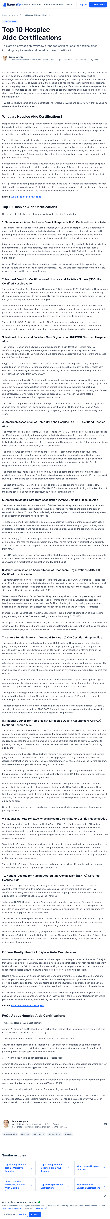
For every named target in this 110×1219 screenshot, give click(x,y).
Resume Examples (53, 4)
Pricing (69, 4)
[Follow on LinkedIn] (105, 1124)
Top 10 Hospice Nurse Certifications (52, 1186)
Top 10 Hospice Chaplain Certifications (88, 1186)
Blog (13, 15)
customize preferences (12, 1208)
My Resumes (98, 4)
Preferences (9, 1214)
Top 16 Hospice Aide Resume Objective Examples (15, 1167)
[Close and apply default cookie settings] (105, 1195)
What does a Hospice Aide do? (26, 196)
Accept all (35, 1214)
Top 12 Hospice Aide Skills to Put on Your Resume (51, 1167)
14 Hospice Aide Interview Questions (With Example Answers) (14, 1186)
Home (4, 15)
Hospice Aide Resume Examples (27, 1005)
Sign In (83, 4)
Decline (22, 1214)
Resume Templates (31, 4)
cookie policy (39, 1208)
